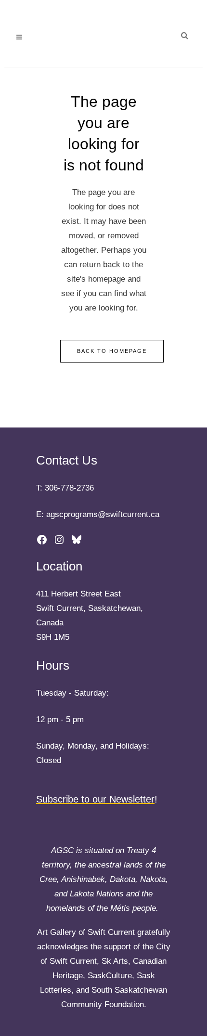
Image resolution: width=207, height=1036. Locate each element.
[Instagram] (59, 539)
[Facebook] (42, 539)
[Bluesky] (76, 539)
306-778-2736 (69, 487)
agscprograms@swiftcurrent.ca (102, 514)
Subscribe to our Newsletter (95, 799)
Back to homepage (112, 351)
